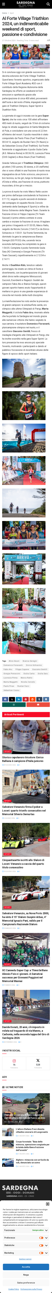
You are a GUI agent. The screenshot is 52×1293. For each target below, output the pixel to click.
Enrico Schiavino (34, 665)
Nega (26, 1275)
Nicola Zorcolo (28, 682)
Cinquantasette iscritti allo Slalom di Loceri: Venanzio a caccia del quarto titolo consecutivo (23, 864)
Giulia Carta (29, 674)
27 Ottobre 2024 (8, 40)
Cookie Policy (13, 1289)
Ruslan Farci (23, 686)
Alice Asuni (14, 661)
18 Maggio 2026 (10, 928)
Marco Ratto (26, 678)
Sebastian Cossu (11, 690)
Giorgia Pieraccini (12, 674)
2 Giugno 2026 (9, 818)
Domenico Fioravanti (13, 665)
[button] (47, 1204)
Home (4, 13)
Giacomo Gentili (39, 669)
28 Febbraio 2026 (10, 1042)
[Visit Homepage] (26, 4)
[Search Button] (48, 4)
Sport (12, 13)
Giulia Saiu (43, 674)
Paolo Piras (9, 686)
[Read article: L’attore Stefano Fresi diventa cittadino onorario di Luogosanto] (8, 1132)
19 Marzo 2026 (9, 985)
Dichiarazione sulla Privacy (31, 1289)
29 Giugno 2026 (10, 765)
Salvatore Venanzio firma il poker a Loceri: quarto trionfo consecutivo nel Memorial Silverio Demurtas (24, 810)
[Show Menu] (3, 4)
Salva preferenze (26, 1282)
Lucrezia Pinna (10, 678)
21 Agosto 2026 (12, 1122)
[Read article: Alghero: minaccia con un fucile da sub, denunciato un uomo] (8, 1163)
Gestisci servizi (25, 1259)
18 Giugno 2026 (10, 871)
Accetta (26, 1267)
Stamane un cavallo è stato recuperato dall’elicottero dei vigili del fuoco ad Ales (24, 1116)
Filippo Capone (22, 669)
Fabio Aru (8, 669)
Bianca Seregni (30, 661)
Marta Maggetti (11, 682)
